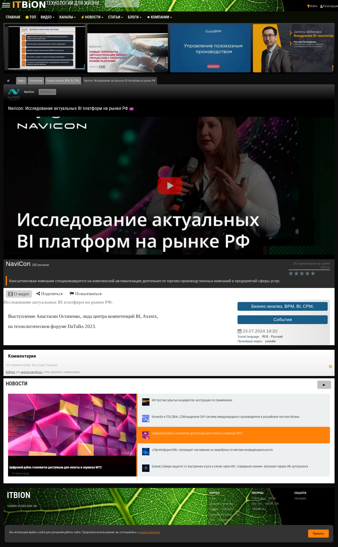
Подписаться (47, 92)
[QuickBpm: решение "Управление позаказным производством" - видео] (210, 48)
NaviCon (29, 92)
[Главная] (9, 80)
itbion (18, 495)
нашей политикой (149, 532)
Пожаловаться (88, 293)
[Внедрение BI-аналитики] (293, 48)
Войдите (10, 372)
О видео (21, 293)
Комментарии (22, 356)
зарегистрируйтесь (31, 372)
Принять (318, 533)
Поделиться (51, 293)
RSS (330, 366)
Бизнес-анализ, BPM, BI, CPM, (282, 306)
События (282, 319)
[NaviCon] (14, 95)
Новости (16, 384)
